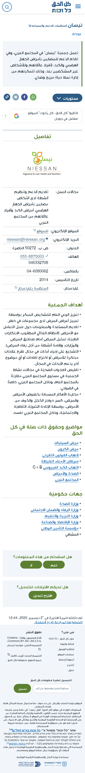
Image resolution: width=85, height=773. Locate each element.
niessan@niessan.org (26, 239)
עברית (76, 33)
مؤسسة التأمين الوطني (59, 528)
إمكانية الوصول (66, 649)
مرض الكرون (68, 449)
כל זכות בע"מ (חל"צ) (26, 729)
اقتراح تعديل (42, 595)
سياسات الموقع (66, 654)
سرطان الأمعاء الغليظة (59, 461)
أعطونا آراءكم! (66, 659)
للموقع (42, 231)
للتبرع (70, 665)
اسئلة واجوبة (67, 644)
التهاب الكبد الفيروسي (60, 467)
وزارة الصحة (69, 504)
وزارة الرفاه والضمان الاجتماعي (54, 510)
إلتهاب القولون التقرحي (60, 455)
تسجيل (22, 688)
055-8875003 (32, 257)
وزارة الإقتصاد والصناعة (59, 522)
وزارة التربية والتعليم (61, 516)
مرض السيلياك (66, 443)
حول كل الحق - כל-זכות (61, 638)
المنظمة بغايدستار (33, 288)
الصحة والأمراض (65, 473)
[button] (78, 7)
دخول (71, 670)
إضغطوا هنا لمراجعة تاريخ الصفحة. (58, 622)
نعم (54, 564)
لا (31, 564)
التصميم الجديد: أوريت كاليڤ (26, 655)
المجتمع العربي (66, 480)
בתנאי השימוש (17, 743)
